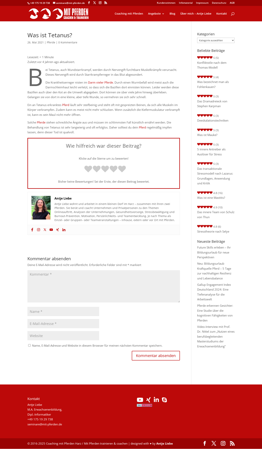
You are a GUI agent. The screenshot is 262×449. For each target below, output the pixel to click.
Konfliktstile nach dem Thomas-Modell (212, 65)
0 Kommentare (67, 42)
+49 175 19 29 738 (40, 3)
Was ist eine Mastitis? (211, 198)
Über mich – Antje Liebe (195, 13)
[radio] (88, 169)
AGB (232, 3)
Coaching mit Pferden (129, 13)
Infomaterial (186, 3)
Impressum (202, 3)
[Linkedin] (63, 230)
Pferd (65, 105)
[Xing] (57, 230)
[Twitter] (44, 230)
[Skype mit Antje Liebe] (164, 401)
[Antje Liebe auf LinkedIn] (156, 401)
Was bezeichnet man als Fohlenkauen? (213, 84)
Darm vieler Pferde (100, 82)
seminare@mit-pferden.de (44, 424)
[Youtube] (51, 230)
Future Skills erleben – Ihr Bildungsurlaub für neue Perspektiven (214, 252)
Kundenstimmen (166, 3)
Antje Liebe (164, 443)
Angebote (154, 13)
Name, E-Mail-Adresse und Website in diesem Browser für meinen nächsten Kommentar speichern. (97, 345)
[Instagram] (38, 230)
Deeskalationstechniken (212, 120)
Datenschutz (219, 3)
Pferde (51, 42)
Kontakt (221, 13)
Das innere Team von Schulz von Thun (215, 214)
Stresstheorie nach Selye (213, 231)
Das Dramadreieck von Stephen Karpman (212, 103)
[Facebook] (32, 230)
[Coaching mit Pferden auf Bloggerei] (144, 406)
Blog (172, 13)
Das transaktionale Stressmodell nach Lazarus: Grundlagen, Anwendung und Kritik (215, 176)
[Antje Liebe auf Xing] (148, 401)
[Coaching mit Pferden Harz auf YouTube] (140, 401)
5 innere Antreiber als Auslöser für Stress (211, 151)
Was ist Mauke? (207, 135)
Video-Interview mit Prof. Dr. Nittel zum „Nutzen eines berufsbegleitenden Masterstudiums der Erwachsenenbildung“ (216, 336)
